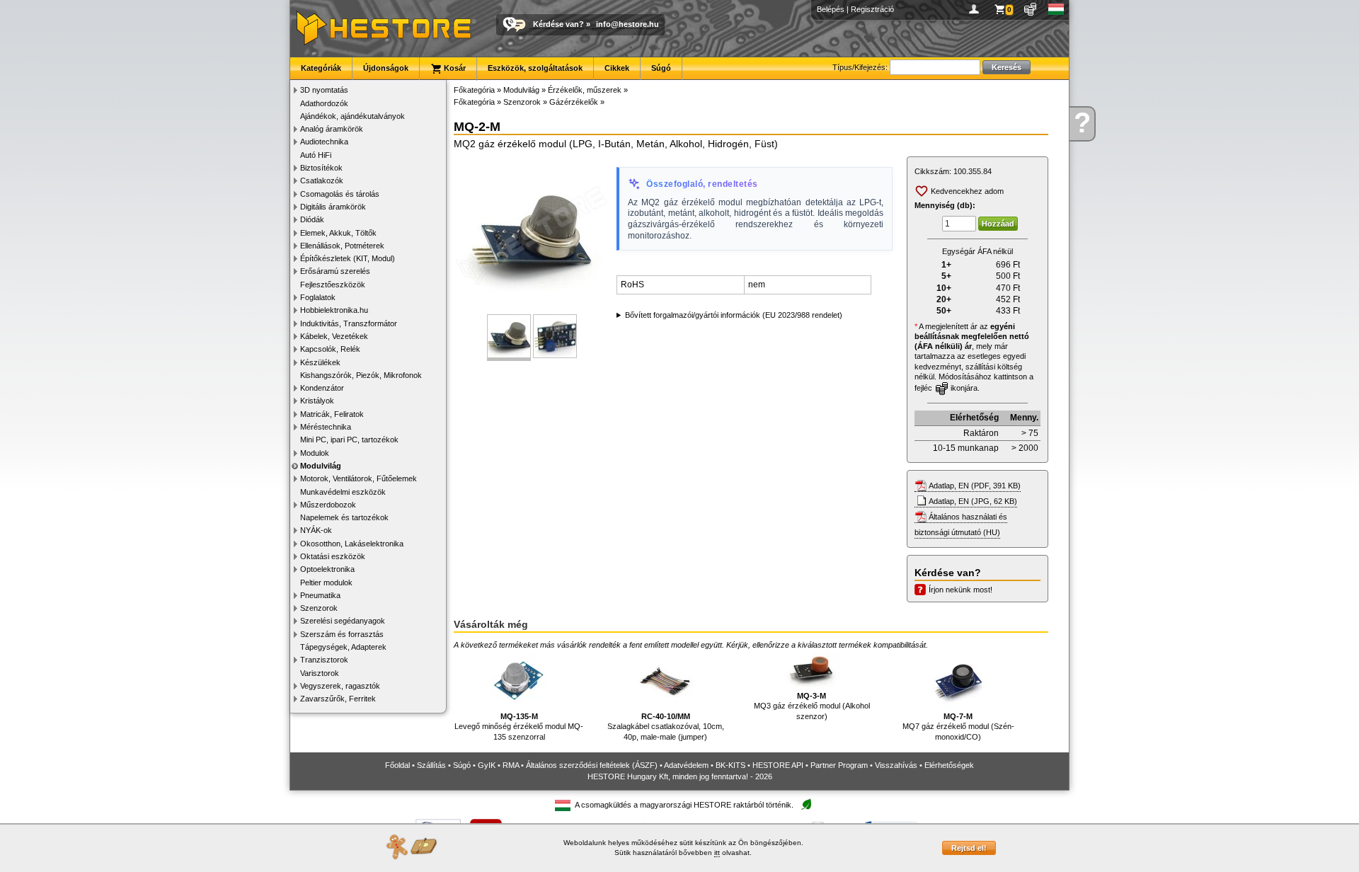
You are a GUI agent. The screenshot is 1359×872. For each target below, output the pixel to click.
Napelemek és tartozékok (344, 517)
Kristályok (317, 400)
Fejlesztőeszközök (332, 284)
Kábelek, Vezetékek (334, 336)
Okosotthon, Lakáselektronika (351, 543)
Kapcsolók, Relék (330, 349)
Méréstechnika (325, 427)
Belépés (830, 9)
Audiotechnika (324, 141)
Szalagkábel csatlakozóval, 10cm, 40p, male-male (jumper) (665, 726)
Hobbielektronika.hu (334, 310)
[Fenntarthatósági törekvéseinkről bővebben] (806, 805)
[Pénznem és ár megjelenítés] (1031, 9)
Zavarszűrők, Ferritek (338, 698)
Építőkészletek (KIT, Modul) (347, 258)
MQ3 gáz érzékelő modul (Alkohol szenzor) (812, 706)
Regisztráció (872, 9)
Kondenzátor (322, 388)
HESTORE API (777, 765)
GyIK (486, 765)
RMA (511, 765)
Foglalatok (318, 297)
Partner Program (839, 765)
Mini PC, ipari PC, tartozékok (349, 439)
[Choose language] (1056, 9)
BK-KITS (730, 765)
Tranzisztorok (324, 659)
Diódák (312, 219)
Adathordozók (324, 103)
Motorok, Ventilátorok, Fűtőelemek (358, 478)
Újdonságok (385, 68)
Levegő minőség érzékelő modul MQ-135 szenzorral (518, 726)
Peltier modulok (326, 582)
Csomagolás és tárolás (339, 194)
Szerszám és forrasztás (342, 634)
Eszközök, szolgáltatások (535, 68)
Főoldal (397, 765)
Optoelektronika (327, 569)
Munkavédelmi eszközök (343, 492)
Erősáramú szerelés (335, 271)
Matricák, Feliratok (332, 414)
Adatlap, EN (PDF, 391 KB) (975, 485)
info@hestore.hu (627, 24)
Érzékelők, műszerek (584, 90)
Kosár (454, 68)
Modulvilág (320, 465)
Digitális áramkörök (333, 206)
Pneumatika (320, 595)
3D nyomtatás (324, 90)
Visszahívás (896, 765)
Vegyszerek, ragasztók (340, 686)
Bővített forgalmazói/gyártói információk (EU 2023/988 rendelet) (733, 315)
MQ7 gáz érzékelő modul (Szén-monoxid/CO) (958, 726)
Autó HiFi (315, 155)
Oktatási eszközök (332, 556)
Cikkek (616, 68)
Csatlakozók (321, 180)
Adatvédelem (686, 765)
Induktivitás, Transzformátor (348, 323)
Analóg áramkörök (331, 129)
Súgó (661, 68)
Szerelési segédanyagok (342, 620)
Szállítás (431, 765)
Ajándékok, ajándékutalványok (352, 116)
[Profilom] (976, 9)
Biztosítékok (321, 168)
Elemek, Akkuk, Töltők (338, 233)
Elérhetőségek (949, 765)
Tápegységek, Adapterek (343, 647)
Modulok (314, 453)
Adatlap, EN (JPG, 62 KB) (973, 501)
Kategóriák (321, 68)
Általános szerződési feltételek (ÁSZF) (592, 765)
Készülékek (320, 362)
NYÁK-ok (316, 530)
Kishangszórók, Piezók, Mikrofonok (361, 375)
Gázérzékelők (573, 102)
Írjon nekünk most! (960, 589)
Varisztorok (319, 673)
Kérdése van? (558, 24)
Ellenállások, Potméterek (342, 245)
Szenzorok (319, 608)
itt (717, 852)
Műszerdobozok (328, 504)
